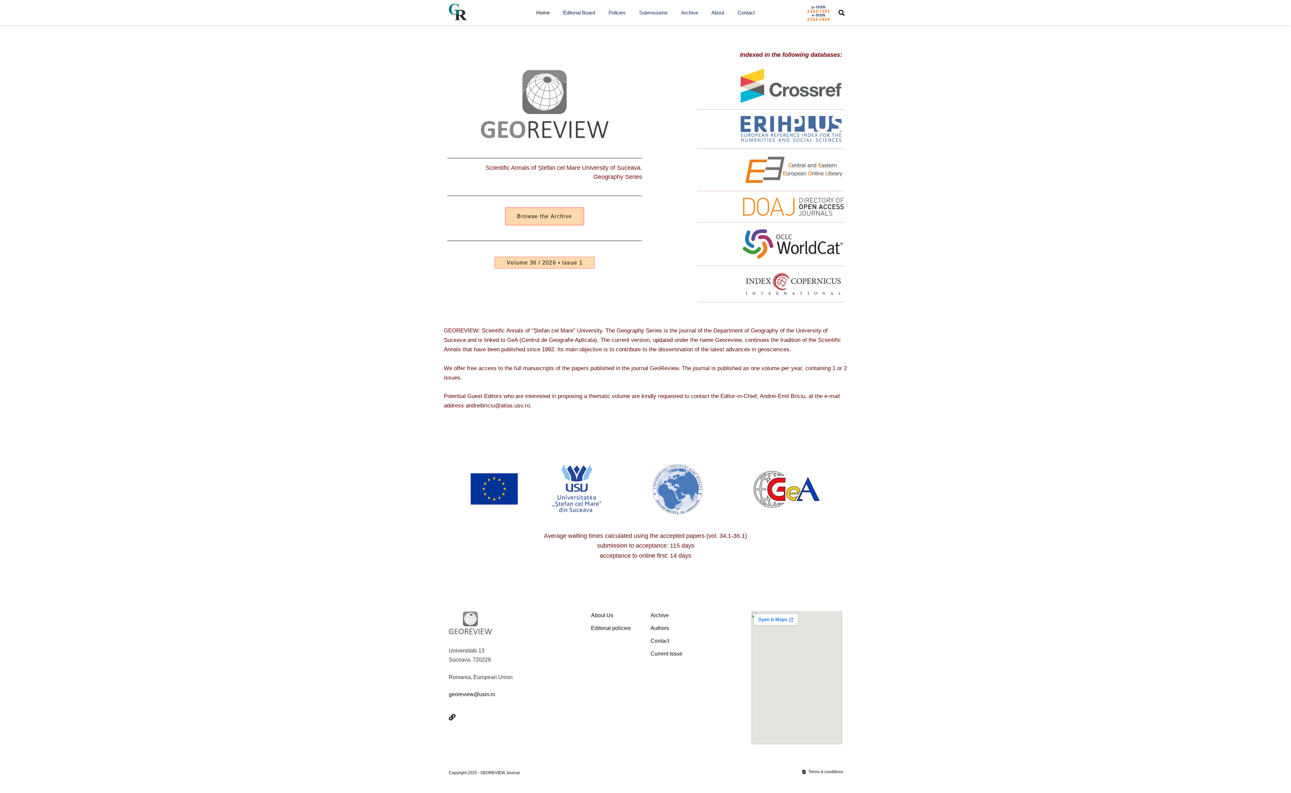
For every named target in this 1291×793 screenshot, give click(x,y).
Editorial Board (579, 12)
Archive (689, 12)
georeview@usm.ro (472, 694)
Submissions (653, 12)
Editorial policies (611, 628)
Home (543, 12)
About (717, 12)
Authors (660, 628)
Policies (617, 12)
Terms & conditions (826, 771)
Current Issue (666, 654)
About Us (602, 615)
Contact (746, 12)
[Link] (452, 717)
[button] (841, 13)
